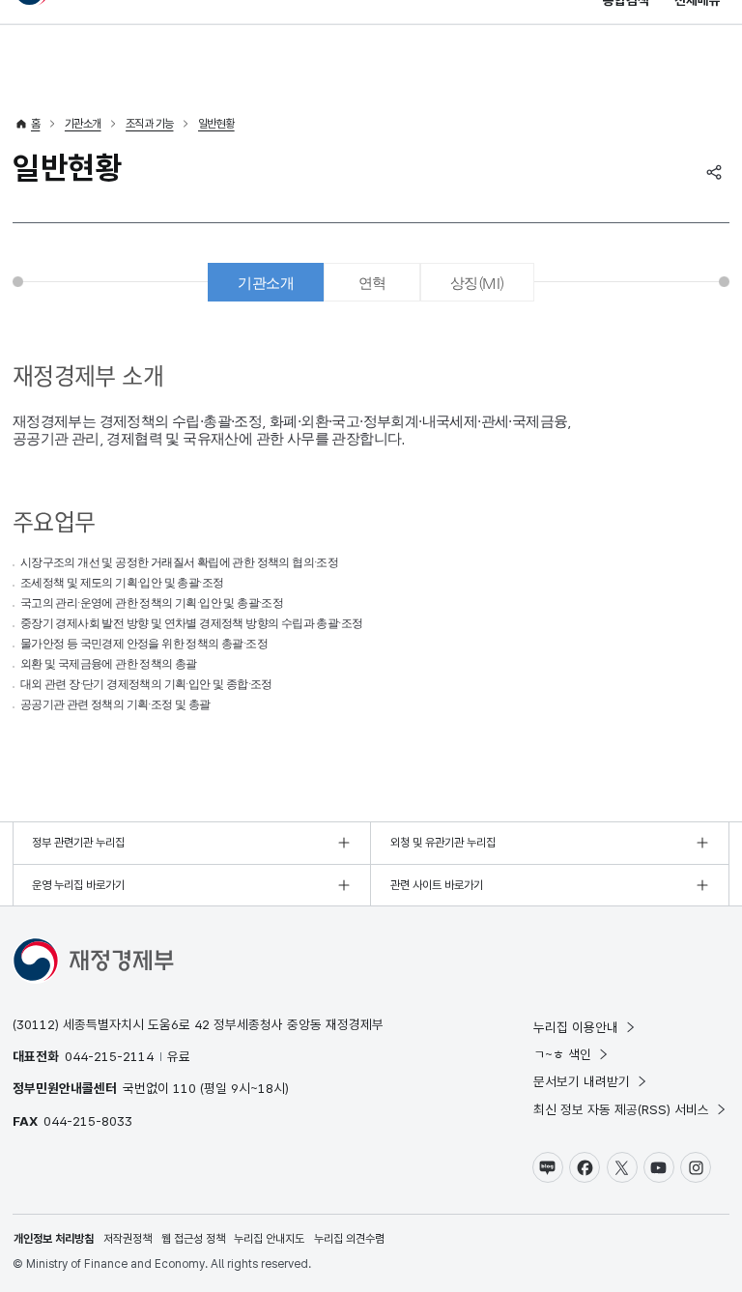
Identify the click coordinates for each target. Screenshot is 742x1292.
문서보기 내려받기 (581, 1081)
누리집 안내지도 (269, 1239)
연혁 (372, 282)
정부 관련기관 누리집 (78, 842)
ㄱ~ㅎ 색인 (562, 1054)
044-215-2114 (109, 1056)
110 (184, 1088)
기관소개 (83, 123)
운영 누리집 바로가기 (78, 885)
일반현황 (216, 123)
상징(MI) (476, 282)
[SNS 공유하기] (714, 172)
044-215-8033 (87, 1121)
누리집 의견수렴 (349, 1239)
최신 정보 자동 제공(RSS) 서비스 (621, 1109)
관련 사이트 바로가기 (436, 885)
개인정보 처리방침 (54, 1239)
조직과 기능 (149, 123)
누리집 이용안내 (575, 1027)
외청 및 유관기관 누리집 (443, 842)
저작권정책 (127, 1239)
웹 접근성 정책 (193, 1239)
